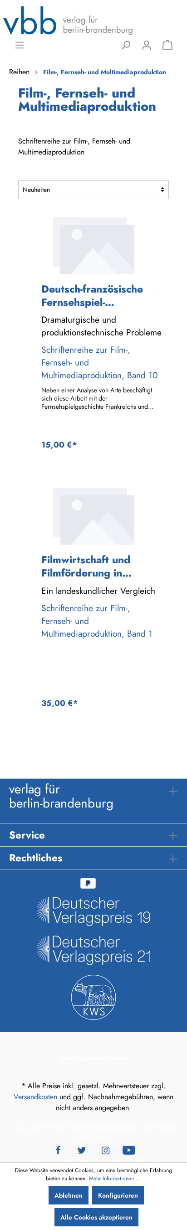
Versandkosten (35, 1096)
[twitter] (82, 1149)
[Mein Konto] (146, 45)
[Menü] (19, 45)
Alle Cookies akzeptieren (96, 1217)
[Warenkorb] (167, 45)
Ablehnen (68, 1195)
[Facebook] (58, 1149)
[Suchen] (125, 45)
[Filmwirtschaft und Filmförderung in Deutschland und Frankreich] (93, 516)
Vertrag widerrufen (94, 1058)
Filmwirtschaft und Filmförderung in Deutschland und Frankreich (85, 566)
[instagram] (105, 1149)
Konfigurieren (118, 1195)
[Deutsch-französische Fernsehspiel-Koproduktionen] (93, 246)
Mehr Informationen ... (115, 1178)
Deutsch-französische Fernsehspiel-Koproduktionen (92, 296)
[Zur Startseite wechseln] (68, 20)
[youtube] (129, 1149)
